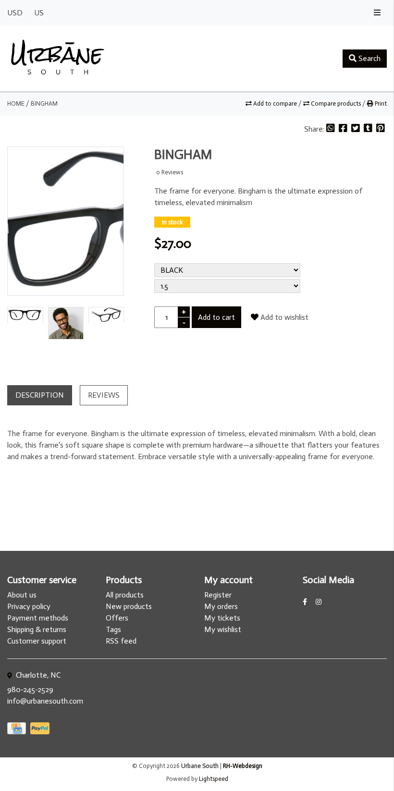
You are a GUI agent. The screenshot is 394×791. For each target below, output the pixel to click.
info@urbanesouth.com (45, 701)
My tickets (222, 617)
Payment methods (37, 617)
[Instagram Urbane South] (318, 602)
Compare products (335, 103)
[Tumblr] (369, 129)
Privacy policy (28, 606)
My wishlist (222, 629)
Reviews (104, 395)
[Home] (57, 58)
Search (369, 58)
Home (16, 103)
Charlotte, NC (37, 675)
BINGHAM (44, 103)
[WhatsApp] (331, 129)
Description (39, 395)
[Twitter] (356, 129)
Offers (117, 617)
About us (22, 594)
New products (129, 606)
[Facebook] (344, 129)
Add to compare (275, 103)
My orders (221, 606)
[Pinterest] (380, 129)
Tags (113, 629)
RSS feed (121, 640)
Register (218, 594)
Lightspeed (213, 778)
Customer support (36, 640)
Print (380, 103)
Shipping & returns (36, 629)
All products (125, 594)
